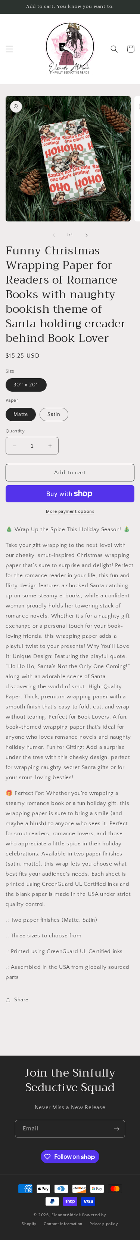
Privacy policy (104, 1224)
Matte (20, 414)
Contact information (63, 1224)
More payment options (70, 511)
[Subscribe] (116, 1129)
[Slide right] (86, 235)
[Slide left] (54, 235)
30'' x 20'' (26, 385)
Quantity (15, 431)
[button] (9, 49)
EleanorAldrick (66, 1215)
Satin (53, 414)
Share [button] (21, 1000)
